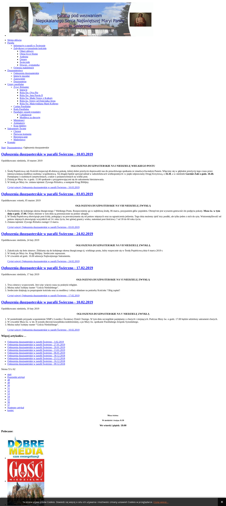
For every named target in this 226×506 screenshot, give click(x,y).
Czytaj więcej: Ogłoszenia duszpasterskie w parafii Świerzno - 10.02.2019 (43, 330)
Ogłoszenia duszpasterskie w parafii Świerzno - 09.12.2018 (36, 364)
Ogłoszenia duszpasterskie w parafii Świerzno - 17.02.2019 (47, 268)
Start (3, 147)
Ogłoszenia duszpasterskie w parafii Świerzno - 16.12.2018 (36, 361)
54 (8, 396)
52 (8, 391)
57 (8, 405)
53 (8, 393)
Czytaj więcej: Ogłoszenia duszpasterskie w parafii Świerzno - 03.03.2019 (43, 227)
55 (8, 399)
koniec (10, 410)
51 (8, 388)
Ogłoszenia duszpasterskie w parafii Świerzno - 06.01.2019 (36, 353)
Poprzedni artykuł (16, 377)
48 (8, 380)
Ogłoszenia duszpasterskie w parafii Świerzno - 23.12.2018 (36, 358)
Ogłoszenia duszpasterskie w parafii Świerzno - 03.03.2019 (47, 194)
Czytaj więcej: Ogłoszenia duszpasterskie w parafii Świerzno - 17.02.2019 (43, 295)
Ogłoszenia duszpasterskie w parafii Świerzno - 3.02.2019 (35, 342)
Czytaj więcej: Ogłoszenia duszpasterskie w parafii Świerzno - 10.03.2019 (43, 187)
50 (8, 385)
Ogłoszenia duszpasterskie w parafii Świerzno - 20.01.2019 (36, 347)
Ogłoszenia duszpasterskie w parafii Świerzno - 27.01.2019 (36, 344)
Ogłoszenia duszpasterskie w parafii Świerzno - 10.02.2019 (47, 302)
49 (8, 382)
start (9, 374)
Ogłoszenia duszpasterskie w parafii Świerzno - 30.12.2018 (36, 355)
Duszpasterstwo (14, 147)
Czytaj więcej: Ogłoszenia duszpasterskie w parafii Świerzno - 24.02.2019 (43, 261)
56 (8, 402)
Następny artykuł (15, 407)
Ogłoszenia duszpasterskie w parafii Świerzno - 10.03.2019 (47, 154)
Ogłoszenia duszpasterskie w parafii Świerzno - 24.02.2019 (47, 234)
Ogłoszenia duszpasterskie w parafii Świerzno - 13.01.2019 (36, 350)
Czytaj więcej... (161, 502)
